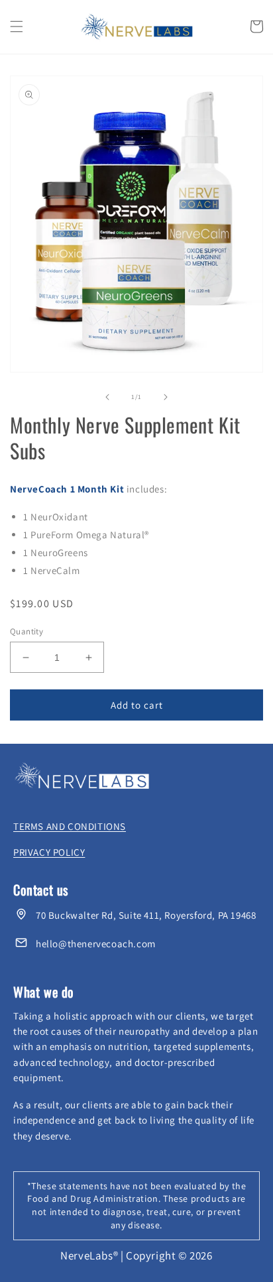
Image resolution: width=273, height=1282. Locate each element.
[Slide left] (107, 397)
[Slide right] (165, 397)
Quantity (26, 631)
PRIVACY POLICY (49, 852)
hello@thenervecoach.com (96, 943)
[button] (16, 26)
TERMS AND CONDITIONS (69, 826)
